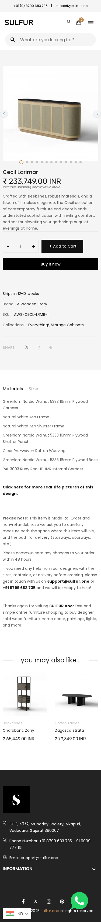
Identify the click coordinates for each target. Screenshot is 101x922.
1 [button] (21, 162)
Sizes (34, 389)
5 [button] (42, 162)
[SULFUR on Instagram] (49, 901)
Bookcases (12, 723)
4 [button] (37, 162)
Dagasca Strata (69, 730)
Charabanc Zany (18, 730)
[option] (50, 113)
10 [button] (66, 162)
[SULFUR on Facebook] (23, 901)
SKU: (6, 314)
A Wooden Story (32, 304)
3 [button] (32, 162)
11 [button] (71, 162)
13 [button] (80, 162)
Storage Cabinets (67, 325)
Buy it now (51, 264)
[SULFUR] (19, 22)
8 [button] (56, 162)
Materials (13, 389)
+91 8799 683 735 (19, 587)
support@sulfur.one (68, 581)
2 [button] (27, 162)
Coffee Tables (67, 723)
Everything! (38, 325)
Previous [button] (4, 114)
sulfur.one (50, 910)
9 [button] (61, 162)
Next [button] (97, 114)
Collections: (14, 325)
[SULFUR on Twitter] (35, 901)
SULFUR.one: (61, 606)
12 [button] (76, 162)
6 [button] (47, 162)
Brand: (8, 304)
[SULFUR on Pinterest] (62, 901)
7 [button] (51, 162)
